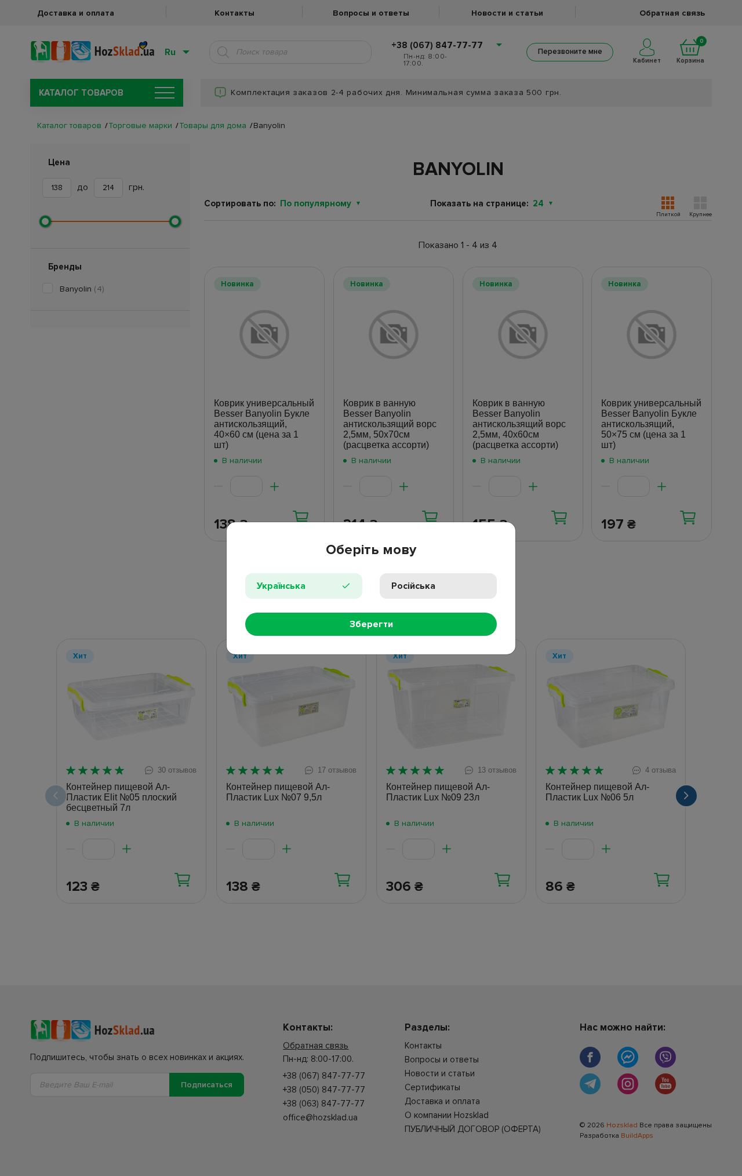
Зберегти (371, 624)
